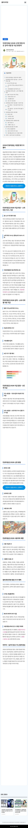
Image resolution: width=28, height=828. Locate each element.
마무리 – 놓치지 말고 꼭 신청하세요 (13, 135)
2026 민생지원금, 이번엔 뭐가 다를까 (13, 77)
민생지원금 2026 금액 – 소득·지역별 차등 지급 (14, 91)
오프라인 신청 (10, 116)
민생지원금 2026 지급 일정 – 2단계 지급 (14, 103)
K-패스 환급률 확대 (11, 128)
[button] (25, 2)
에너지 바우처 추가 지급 (12, 131)
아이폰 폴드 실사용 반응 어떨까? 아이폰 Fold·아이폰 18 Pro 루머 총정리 (7, 811)
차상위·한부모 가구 (11, 96)
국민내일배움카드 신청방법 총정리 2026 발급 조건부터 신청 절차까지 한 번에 (20, 811)
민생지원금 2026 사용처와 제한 (12, 120)
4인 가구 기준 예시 (12, 100)
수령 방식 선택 (11, 118)
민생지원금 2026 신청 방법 (11, 112)
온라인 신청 (9, 114)
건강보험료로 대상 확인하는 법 (14, 89)
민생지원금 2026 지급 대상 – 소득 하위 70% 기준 (14, 80)
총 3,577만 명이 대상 (12, 83)
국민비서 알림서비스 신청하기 (14, 186)
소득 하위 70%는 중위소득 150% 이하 (15, 86)
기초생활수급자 (11, 98)
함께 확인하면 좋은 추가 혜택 (12, 126)
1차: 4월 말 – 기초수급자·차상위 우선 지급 (15, 105)
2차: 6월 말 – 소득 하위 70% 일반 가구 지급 (15, 109)
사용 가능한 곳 (10, 122)
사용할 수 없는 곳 (11, 124)
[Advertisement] (14, 21)
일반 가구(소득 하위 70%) (12, 94)
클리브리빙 (4, 2)
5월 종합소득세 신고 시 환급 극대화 (15, 133)
